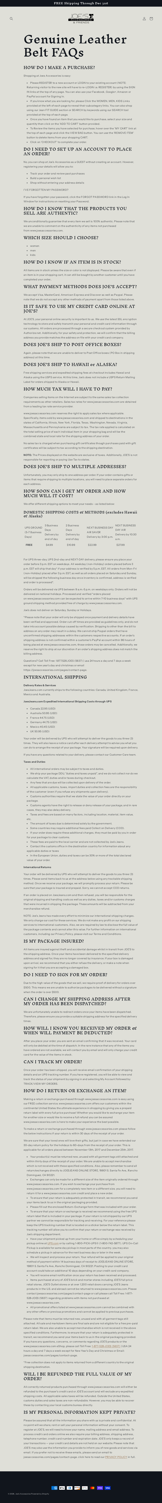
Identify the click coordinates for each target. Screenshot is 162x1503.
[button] (11, 18)
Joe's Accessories (23, 1494)
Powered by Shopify (40, 1494)
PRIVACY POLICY (116, 1457)
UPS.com (53, 1243)
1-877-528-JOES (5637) (106, 1346)
